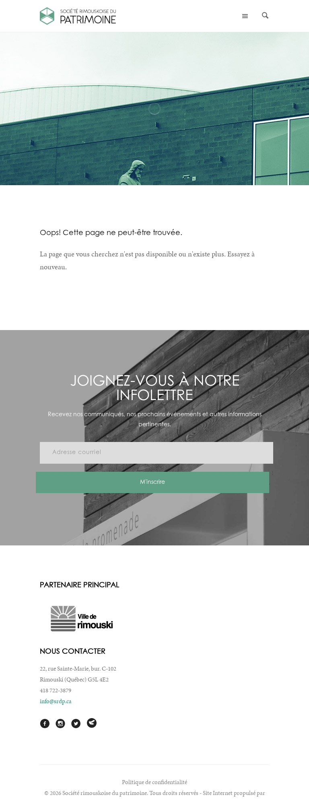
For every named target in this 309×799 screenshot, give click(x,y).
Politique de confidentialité (154, 782)
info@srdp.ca (56, 701)
